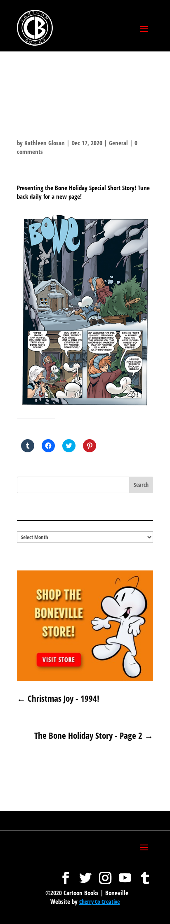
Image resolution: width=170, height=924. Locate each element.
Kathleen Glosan (44, 143)
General (118, 143)
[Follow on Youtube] (125, 874)
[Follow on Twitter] (85, 874)
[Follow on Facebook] (65, 874)
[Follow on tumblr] (145, 874)
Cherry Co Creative (99, 901)
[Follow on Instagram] (105, 874)
